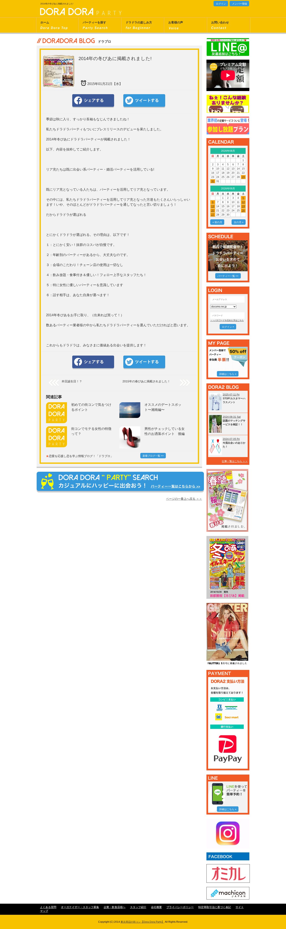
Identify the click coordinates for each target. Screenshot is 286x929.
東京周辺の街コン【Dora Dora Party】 (142, 921)
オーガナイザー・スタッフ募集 (80, 907)
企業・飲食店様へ (114, 907)
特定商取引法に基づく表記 (214, 907)
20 (212, 210)
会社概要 (156, 907)
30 (212, 181)
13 (212, 206)
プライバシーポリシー (180, 907)
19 (243, 206)
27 (212, 214)
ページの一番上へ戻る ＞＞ (184, 498)
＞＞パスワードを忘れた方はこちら (227, 320)
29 (243, 177)
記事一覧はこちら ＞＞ (235, 461)
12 (243, 202)
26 (243, 210)
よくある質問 (48, 907)
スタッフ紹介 (138, 907)
